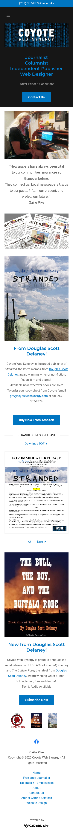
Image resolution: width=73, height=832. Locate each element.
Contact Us (36, 97)
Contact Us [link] (36, 793)
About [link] (36, 788)
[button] (11, 15)
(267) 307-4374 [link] (29, 3)
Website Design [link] (36, 803)
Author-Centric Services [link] (36, 798)
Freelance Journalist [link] (36, 778)
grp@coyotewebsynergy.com (29, 396)
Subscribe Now (36, 700)
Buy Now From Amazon (36, 420)
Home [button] (36, 773)
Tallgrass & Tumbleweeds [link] (37, 783)
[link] (36, 443)
